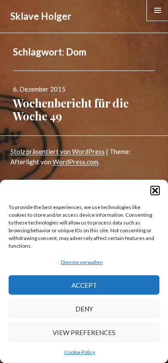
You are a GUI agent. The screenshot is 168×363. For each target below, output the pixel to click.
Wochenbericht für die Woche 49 (71, 109)
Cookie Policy (79, 352)
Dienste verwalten (82, 262)
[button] (155, 190)
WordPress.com (75, 162)
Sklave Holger (41, 16)
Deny (84, 309)
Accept (84, 285)
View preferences (84, 332)
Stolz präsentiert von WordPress (57, 151)
